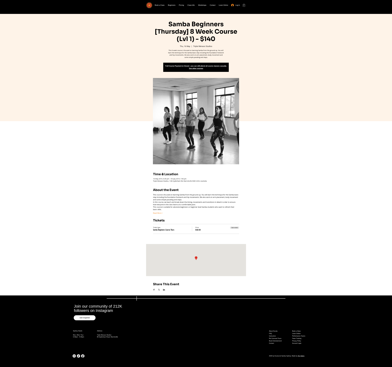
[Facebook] (82, 356)
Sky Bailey (301, 356)
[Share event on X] (159, 290)
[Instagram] (74, 356)
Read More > (158, 213)
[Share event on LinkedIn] (164, 290)
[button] (244, 5)
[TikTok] (78, 356)
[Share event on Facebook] (154, 290)
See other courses (196, 68)
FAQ (270, 333)
